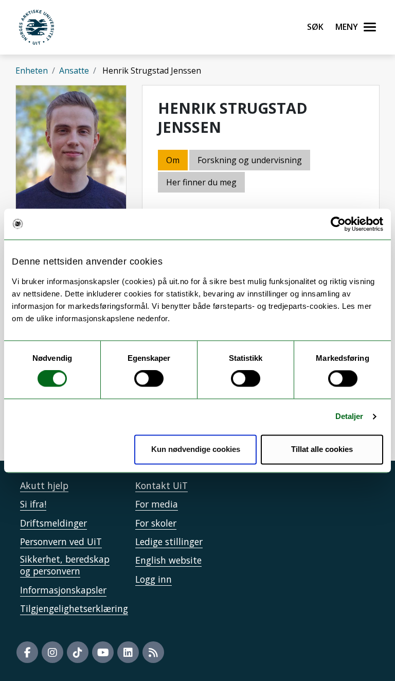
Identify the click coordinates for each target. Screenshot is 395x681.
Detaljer (349, 416)
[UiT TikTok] (77, 652)
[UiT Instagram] (52, 652)
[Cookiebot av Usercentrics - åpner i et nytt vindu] (338, 224)
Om (172, 160)
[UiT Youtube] (103, 652)
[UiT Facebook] (27, 652)
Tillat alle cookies (322, 449)
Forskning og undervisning (250, 160)
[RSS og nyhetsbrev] (153, 652)
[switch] (149, 379)
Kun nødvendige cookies (195, 449)
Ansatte (74, 70)
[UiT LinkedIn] (128, 652)
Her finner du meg (201, 182)
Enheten (31, 70)
